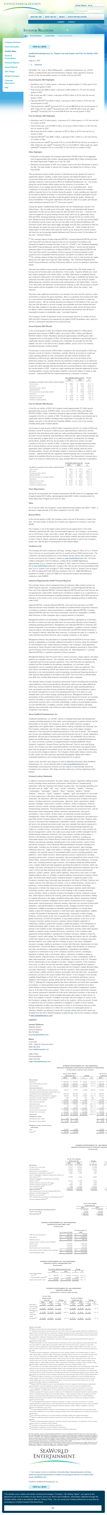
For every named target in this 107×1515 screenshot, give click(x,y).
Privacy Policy (46, 1499)
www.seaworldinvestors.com (41, 1015)
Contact (71, 22)
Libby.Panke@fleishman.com (40, 1062)
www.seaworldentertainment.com (75, 764)
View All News (39, 47)
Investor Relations (35, 35)
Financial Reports (12, 63)
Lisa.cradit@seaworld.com (39, 1049)
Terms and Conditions (61, 1497)
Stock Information (12, 47)
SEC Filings (9, 72)
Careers (60, 22)
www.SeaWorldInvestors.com (76, 558)
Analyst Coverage (12, 76)
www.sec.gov (69, 1013)
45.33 (90, 6)
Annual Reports (11, 67)
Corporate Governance (9, 82)
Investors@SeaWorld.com (39, 1035)
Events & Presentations (10, 57)
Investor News (10, 51)
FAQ (6, 88)
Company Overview (12, 42)
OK (53, 1508)
